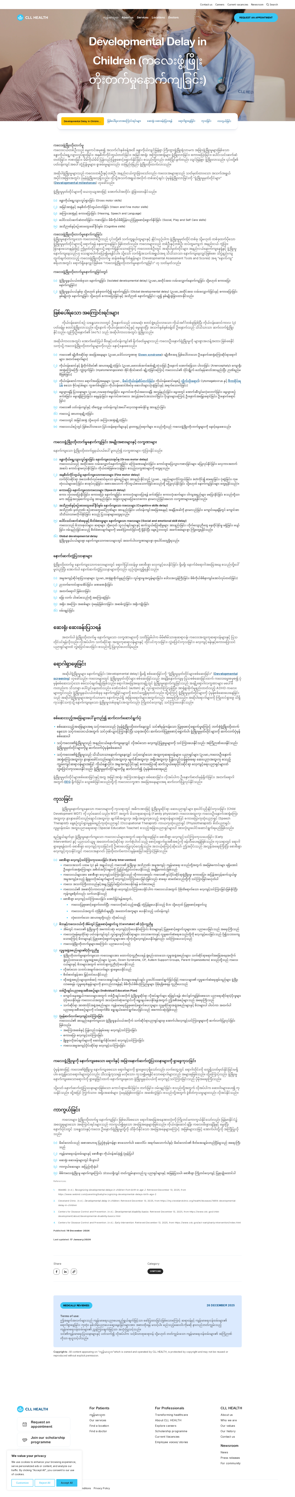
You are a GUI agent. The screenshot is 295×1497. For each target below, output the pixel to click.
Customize (22, 1482)
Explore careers (165, 1425)
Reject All (44, 1482)
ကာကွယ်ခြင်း (224, 121)
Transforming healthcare (171, 1414)
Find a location (99, 1425)
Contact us (206, 4)
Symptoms (155, 1271)
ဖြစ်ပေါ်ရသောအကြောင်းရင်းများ (124, 121)
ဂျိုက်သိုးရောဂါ (190, 381)
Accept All (67, 1482)
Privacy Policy (102, 1488)
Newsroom (257, 4)
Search (274, 4)
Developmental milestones (75, 183)
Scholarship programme (171, 1431)
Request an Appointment (256, 17)
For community (231, 1463)
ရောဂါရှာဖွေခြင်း (186, 121)
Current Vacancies (167, 1436)
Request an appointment (41, 1424)
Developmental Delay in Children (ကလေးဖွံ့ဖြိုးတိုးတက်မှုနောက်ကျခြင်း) (84, 121)
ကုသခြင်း (206, 121)
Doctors (173, 17)
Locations (158, 17)
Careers (219, 4)
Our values (228, 1425)
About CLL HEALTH (168, 1420)
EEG (67, 782)
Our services (97, 1420)
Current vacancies (237, 4)
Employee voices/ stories (171, 1442)
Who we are (229, 1420)
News (224, 1452)
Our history (228, 1431)
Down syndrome (150, 354)
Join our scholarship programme (48, 1440)
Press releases (230, 1457)
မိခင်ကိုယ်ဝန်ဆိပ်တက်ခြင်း (138, 381)
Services (142, 17)
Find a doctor (98, 1431)
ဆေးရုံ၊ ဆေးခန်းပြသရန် (159, 121)
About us (127, 17)
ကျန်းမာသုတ (110, 17)
